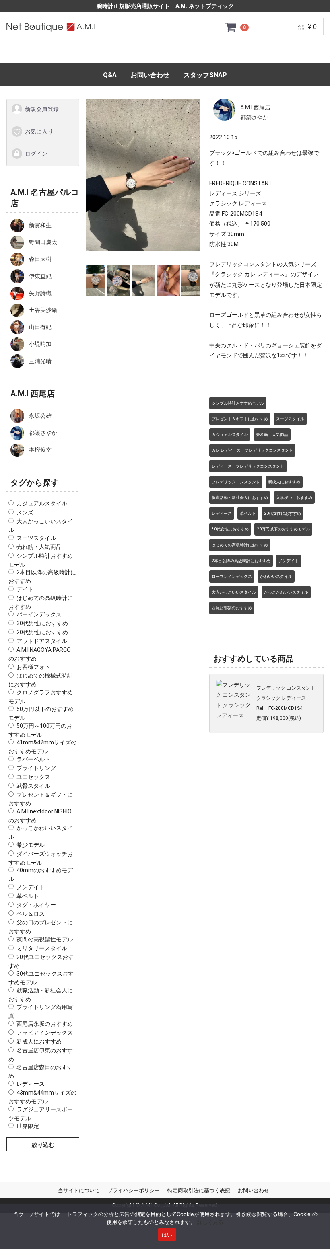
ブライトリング (36, 768)
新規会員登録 (42, 109)
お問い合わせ (150, 75)
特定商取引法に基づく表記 (198, 1190)
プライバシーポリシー (133, 1190)
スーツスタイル (36, 537)
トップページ (42, 53)
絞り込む (43, 1145)
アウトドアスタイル (41, 641)
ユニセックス (33, 777)
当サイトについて (79, 1190)
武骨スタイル (33, 786)
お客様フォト (33, 667)
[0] (231, 27)
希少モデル (30, 844)
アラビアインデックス (44, 1032)
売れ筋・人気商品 (39, 546)
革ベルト (27, 896)
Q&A (110, 75)
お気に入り (39, 131)
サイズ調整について (225, 53)
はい (167, 1234)
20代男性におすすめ (42, 632)
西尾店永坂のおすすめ (44, 1024)
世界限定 (27, 1126)
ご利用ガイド (95, 53)
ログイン (36, 153)
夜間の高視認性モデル (44, 939)
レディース (30, 1084)
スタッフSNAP (205, 75)
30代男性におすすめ (42, 623)
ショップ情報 (287, 53)
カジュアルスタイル (41, 503)
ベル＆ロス (30, 913)
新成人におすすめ (39, 1041)
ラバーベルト (33, 759)
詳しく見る (210, 1222)
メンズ (24, 512)
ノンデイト (30, 887)
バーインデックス (39, 614)
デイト (24, 588)
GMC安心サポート (155, 53)
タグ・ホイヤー (36, 905)
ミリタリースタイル (41, 948)
